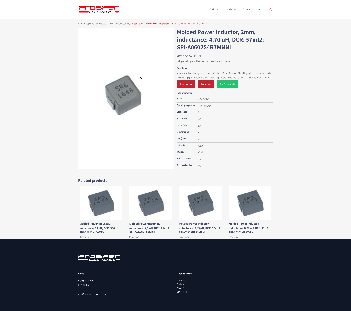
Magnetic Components (95, 23)
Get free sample (227, 84)
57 (198, 139)
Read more (84, 236)
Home (80, 23)
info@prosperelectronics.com (92, 294)
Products (214, 9)
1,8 (198, 125)
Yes (199, 159)
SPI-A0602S (202, 99)
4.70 (199, 132)
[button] (270, 9)
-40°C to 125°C (204, 105)
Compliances (230, 9)
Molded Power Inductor (118, 23)
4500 (199, 152)
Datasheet (206, 84)
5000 (199, 145)
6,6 (198, 119)
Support (260, 9)
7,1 (198, 112)
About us (247, 9)
